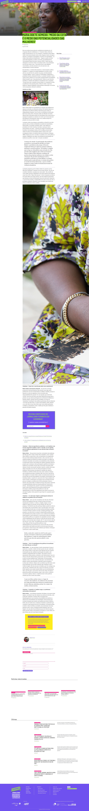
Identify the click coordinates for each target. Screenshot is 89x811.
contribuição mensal (42, 627)
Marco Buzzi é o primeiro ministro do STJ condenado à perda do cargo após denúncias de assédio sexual (65, 79)
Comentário (26, 652)
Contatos (55, 794)
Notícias (35, 722)
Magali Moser (26, 44)
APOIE (69, 786)
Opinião (27, 789)
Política (39, 722)
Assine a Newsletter (72, 1)
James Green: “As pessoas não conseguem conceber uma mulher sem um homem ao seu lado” (51, 694)
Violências (39, 734)
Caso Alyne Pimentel (42, 793)
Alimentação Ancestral (42, 791)
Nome (24, 663)
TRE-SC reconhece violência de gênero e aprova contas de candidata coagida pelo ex (44, 737)
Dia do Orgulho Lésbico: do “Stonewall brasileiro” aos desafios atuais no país (45, 762)
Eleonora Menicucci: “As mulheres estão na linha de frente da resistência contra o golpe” (18, 695)
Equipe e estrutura (56, 789)
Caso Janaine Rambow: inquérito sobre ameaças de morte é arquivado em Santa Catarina (45, 774)
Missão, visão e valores (57, 788)
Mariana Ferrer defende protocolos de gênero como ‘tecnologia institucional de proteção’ (44, 725)
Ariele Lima (36, 765)
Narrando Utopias (41, 790)
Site (24, 668)
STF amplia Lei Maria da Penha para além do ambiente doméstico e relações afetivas (43, 750)
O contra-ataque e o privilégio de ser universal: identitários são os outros (65, 71)
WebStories (28, 792)
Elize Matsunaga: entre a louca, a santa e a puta (65, 58)
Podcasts (39, 786)
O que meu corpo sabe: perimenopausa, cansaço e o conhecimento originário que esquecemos (65, 87)
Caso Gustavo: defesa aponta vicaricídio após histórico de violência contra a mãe (65, 65)
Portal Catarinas (31, 695)
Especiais (28, 791)
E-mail (24, 665)
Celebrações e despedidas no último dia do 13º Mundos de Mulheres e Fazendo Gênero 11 (68, 693)
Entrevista (13, 692)
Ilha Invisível (40, 788)
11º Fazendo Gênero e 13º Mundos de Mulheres (30, 32)
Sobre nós (55, 786)
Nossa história (56, 791)
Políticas (55, 792)
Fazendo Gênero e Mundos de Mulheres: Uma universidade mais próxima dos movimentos (34, 693)
